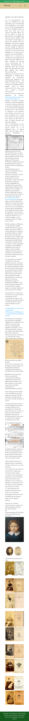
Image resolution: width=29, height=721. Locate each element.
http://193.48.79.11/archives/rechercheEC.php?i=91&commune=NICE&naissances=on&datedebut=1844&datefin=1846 (14, 312)
